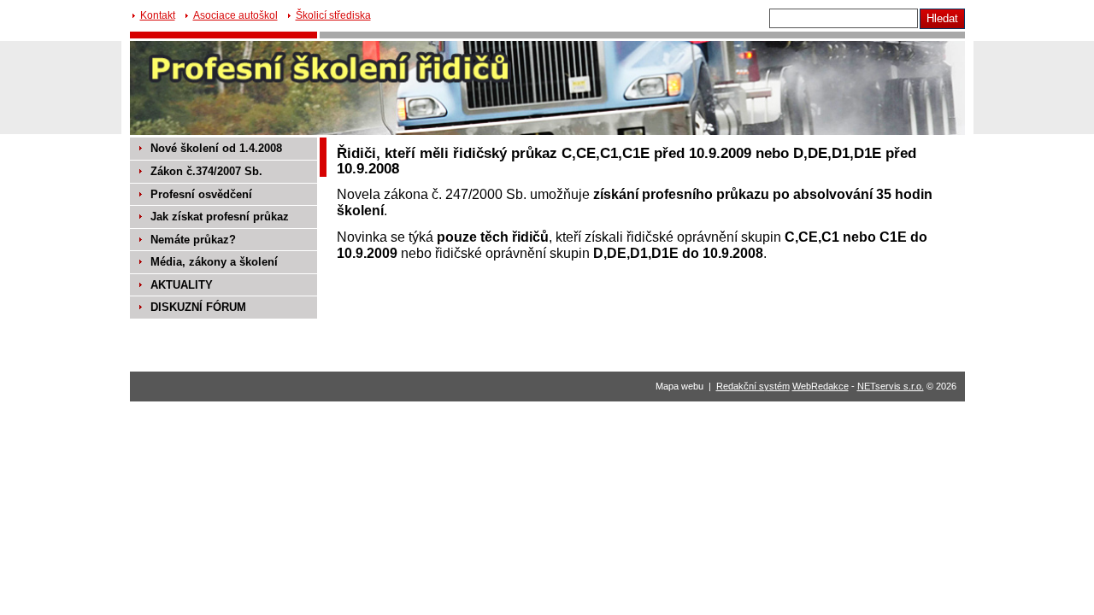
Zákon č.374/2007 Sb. (206, 171)
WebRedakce (820, 386)
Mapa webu (679, 386)
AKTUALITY (181, 284)
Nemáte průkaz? (193, 239)
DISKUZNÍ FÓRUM (198, 307)
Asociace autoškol (235, 15)
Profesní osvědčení (201, 194)
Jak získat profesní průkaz (219, 216)
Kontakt (157, 15)
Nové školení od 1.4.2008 (216, 148)
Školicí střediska (333, 15)
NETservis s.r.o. (890, 386)
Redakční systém (753, 386)
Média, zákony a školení (214, 261)
